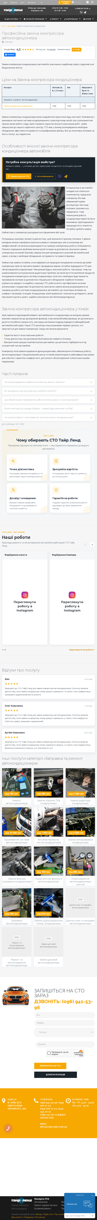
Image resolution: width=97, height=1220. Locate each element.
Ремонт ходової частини (45, 1205)
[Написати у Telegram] (84, 12)
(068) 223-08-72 (48, 1115)
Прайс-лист (48, 1214)
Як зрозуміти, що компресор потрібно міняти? (30, 391)
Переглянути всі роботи (81, 649)
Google (76, 49)
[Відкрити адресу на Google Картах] (28, 8)
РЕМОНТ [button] (54, 19)
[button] (50, 1066)
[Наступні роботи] (92, 544)
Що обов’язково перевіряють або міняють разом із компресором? (41, 400)
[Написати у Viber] (81, 12)
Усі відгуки (51, 49)
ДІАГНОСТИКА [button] (12, 19)
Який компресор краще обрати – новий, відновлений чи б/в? (38, 408)
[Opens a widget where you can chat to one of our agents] (79, 1205)
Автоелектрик (41, 1202)
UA (79, 2)
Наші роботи (16, 1217)
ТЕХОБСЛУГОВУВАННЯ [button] (34, 19)
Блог (23, 2)
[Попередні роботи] (85, 544)
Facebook (11, 54)
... (39, 2)
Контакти (31, 2)
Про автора (40, 1217)
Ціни (5, 2)
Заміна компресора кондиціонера (18, 106)
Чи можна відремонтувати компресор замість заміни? (34, 382)
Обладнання (28, 1217)
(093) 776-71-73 (48, 1109)
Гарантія (13, 2)
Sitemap (38, 1214)
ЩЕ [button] (7, 26)
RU (76, 2)
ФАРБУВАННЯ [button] (72, 19)
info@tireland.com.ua (53, 1127)
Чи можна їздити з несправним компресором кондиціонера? (39, 417)
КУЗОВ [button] (88, 19)
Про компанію (61, 1214)
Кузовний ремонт (42, 1208)
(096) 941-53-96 (48, 1102)
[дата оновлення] (3, 42)
